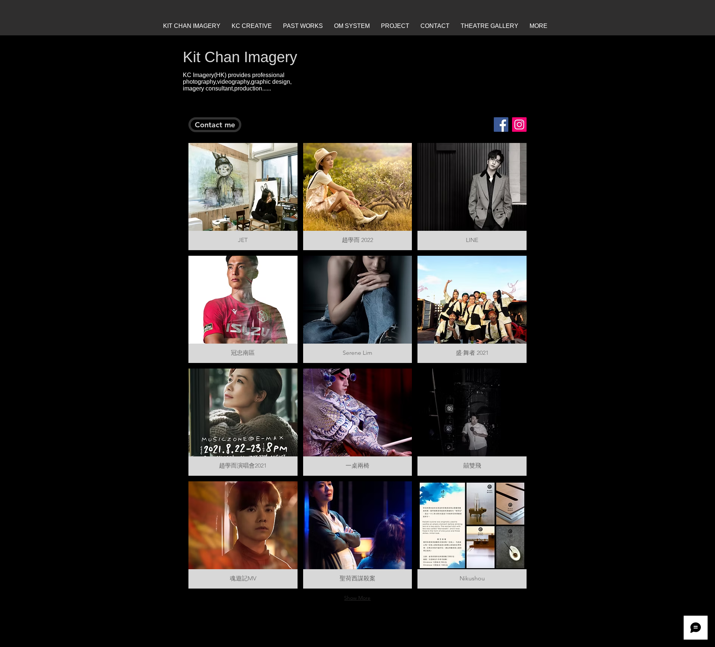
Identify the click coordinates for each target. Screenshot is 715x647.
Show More (357, 598)
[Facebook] (501, 124)
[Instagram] (519, 124)
